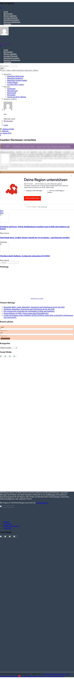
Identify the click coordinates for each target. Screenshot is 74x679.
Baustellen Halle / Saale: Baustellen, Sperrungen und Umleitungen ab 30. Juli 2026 (34, 307)
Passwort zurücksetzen (12, 22)
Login (6, 11)
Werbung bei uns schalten (37, 298)
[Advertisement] (37, 282)
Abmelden (7, 24)
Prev (1, 211)
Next (2, 213)
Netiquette (7, 528)
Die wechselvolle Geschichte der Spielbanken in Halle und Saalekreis (29, 311)
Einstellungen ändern (11, 20)
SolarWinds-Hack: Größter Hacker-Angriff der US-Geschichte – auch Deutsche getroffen (35, 237)
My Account (8, 121)
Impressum (8, 524)
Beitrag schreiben (10, 16)
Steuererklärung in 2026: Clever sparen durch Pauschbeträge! (26, 313)
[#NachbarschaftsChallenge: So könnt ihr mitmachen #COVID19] (4, 251)
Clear (2, 68)
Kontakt (6, 522)
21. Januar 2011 (5, 133)
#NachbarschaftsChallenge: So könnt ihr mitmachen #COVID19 (25, 256)
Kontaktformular (42, 503)
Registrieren (8, 14)
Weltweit (5, 131)
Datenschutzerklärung (12, 526)
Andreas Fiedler (8, 129)
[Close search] (5, 68)
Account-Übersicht (11, 18)
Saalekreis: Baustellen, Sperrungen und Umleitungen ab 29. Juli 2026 (29, 309)
